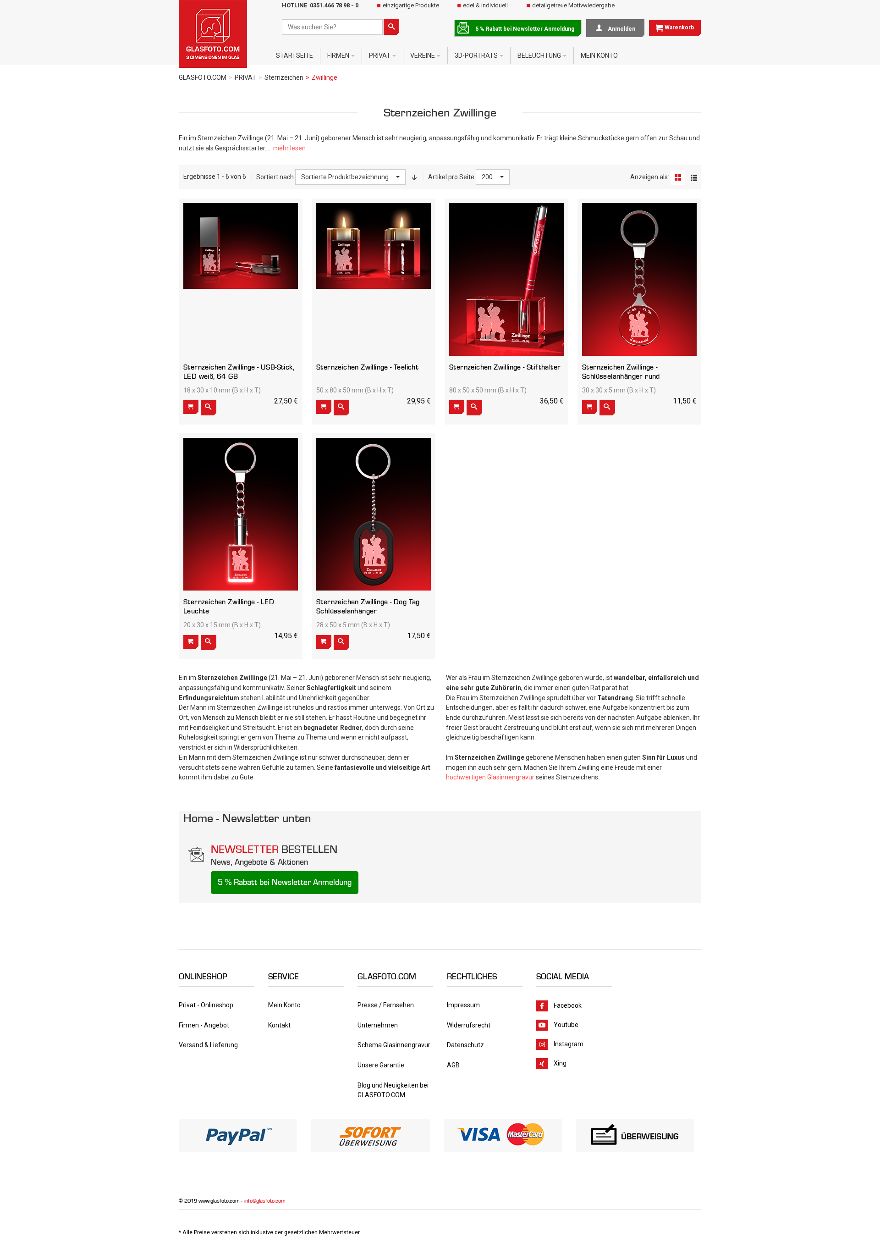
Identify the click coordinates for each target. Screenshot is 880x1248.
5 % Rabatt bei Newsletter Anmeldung (524, 29)
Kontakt (279, 1025)
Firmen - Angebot (204, 1025)
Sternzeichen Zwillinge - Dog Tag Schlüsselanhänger (368, 606)
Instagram (568, 1044)
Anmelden (620, 29)
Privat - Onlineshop (206, 1005)
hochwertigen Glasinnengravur (490, 777)
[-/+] (414, 177)
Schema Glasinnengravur (394, 1045)
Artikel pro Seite (451, 177)
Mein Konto (284, 1005)
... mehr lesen (287, 148)
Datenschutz (465, 1045)
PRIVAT (245, 77)
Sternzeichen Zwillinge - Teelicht (367, 367)
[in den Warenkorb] (190, 407)
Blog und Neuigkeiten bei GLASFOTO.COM (393, 1090)
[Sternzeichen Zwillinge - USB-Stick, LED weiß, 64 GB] (240, 246)
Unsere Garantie (381, 1065)
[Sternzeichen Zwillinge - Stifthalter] (506, 279)
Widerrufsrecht (468, 1025)
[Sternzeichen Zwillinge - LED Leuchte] (240, 514)
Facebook (567, 1005)
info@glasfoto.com (265, 1201)
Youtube (566, 1024)
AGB (453, 1065)
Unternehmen (378, 1025)
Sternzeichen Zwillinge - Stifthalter (505, 367)
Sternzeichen (283, 77)
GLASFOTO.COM (202, 77)
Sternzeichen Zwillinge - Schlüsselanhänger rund (621, 372)
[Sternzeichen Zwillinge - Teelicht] (373, 246)
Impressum (463, 1005)
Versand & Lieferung (208, 1045)
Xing (560, 1063)
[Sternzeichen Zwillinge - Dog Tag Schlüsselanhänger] (373, 514)
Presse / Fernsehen (386, 1005)
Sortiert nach (275, 177)
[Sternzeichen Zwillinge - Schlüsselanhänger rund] (639, 279)
